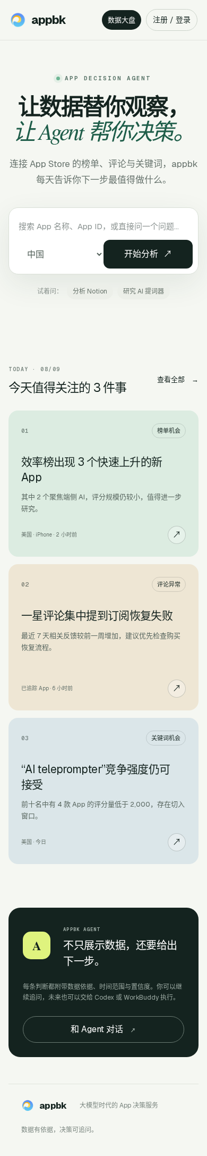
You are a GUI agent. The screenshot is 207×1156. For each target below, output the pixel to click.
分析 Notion (90, 291)
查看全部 (178, 379)
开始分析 (148, 253)
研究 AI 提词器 (143, 291)
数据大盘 (121, 19)
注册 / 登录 (172, 19)
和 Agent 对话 (103, 1029)
